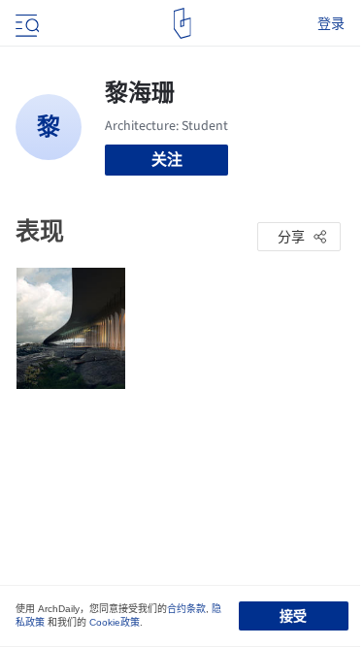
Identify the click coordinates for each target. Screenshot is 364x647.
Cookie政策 (114, 622)
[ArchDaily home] (182, 23)
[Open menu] (25, 23)
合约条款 (186, 608)
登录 (331, 23)
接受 (293, 616)
